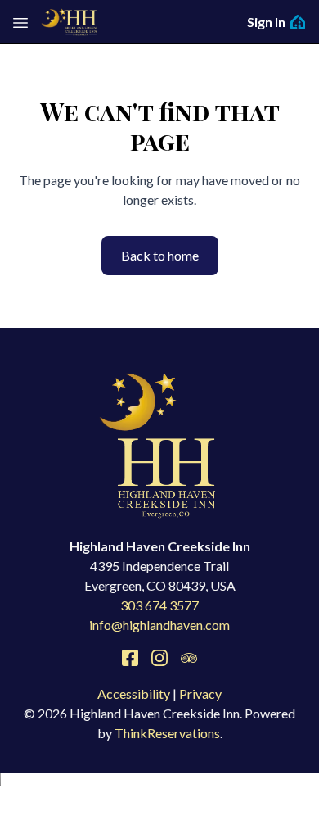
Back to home (160, 255)
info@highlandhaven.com (159, 624)
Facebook (130, 658)
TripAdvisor (189, 658)
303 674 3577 (159, 605)
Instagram (159, 658)
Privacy (200, 693)
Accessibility (133, 693)
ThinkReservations (167, 733)
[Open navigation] (20, 22)
